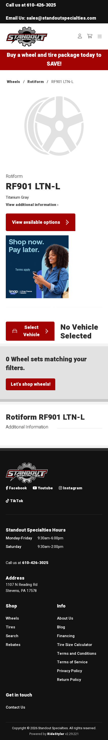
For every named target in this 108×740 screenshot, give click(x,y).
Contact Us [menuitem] (15, 707)
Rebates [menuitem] (13, 644)
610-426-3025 (41, 5)
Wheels (13, 81)
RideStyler (55, 734)
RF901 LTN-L (62, 81)
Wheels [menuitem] (12, 618)
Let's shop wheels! (30, 384)
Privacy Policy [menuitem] (69, 671)
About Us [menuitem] (65, 618)
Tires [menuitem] (10, 627)
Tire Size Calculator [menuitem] (74, 644)
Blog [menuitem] (61, 627)
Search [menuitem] (12, 636)
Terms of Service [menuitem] (72, 662)
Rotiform (35, 81)
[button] (54, 130)
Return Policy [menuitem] (69, 679)
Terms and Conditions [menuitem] (76, 653)
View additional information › (32, 204)
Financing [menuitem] (66, 636)
